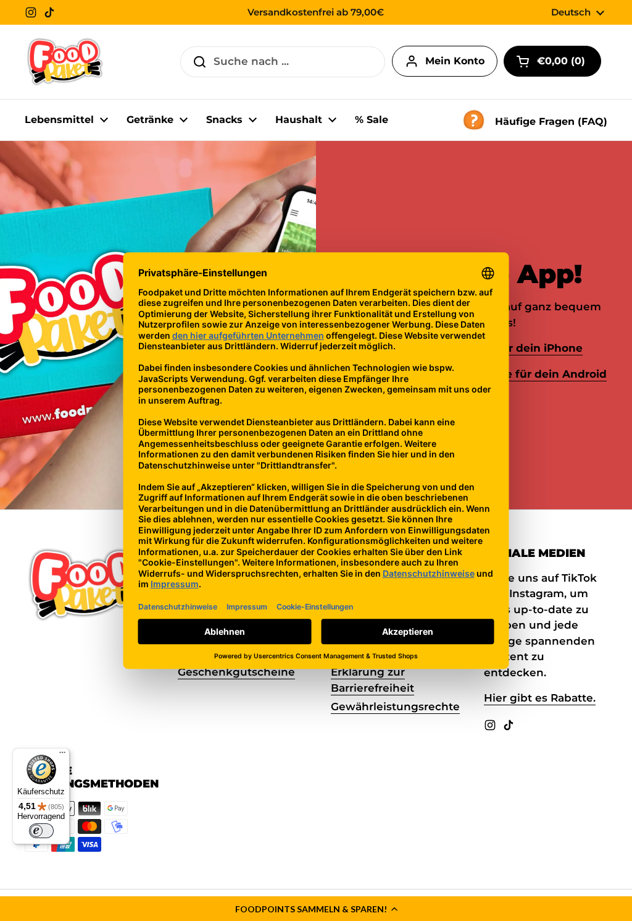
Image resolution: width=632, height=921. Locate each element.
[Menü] (62, 755)
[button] (316, 908)
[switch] (41, 830)
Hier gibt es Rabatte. (540, 698)
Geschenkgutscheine (236, 672)
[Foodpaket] (65, 62)
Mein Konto (454, 61)
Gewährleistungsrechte (395, 706)
